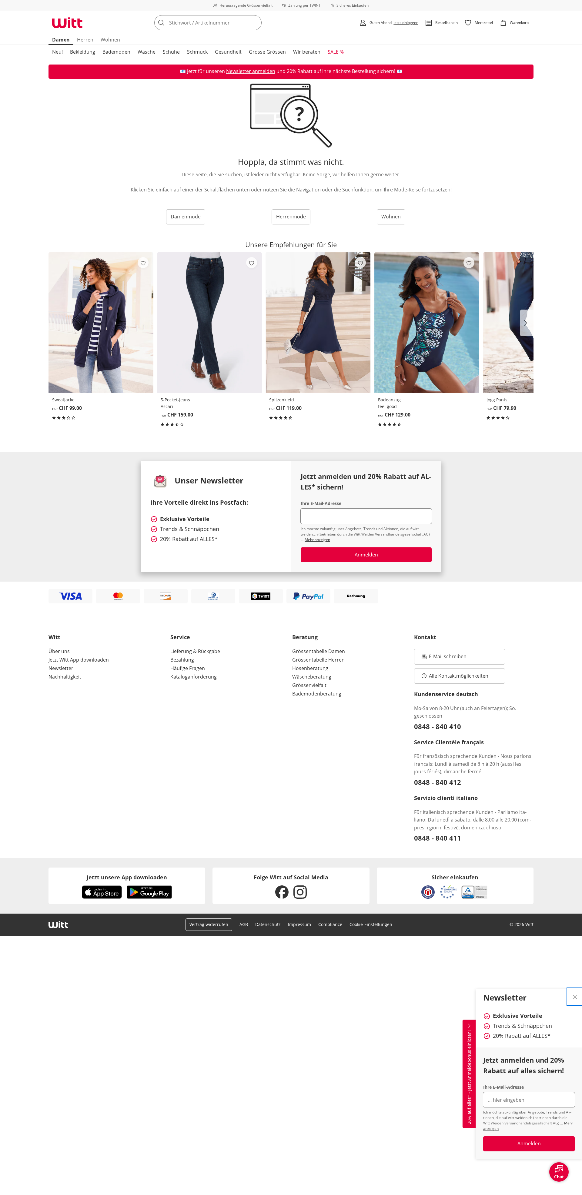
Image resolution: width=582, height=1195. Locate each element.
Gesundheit (228, 51)
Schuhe (171, 51)
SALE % (336, 51)
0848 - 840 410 (437, 726)
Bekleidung (82, 51)
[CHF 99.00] (100, 322)
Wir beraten (306, 51)
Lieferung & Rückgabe (195, 651)
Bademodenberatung (316, 693)
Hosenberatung (310, 668)
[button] (527, 323)
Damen (61, 39)
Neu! (57, 51)
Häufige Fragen (187, 668)
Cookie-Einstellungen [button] (371, 924)
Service (180, 637)
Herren (85, 39)
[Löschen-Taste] (255, 22)
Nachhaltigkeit (64, 676)
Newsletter (60, 668)
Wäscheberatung (311, 676)
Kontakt (425, 637)
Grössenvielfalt (309, 685)
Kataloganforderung (193, 676)
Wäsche (147, 51)
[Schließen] (575, 996)
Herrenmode (291, 216)
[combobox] (221, 22)
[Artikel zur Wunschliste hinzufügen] (143, 262)
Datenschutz (268, 924)
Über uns (59, 651)
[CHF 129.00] (426, 322)
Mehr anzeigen (317, 539)
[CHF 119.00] (318, 322)
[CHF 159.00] (209, 322)
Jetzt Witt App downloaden (78, 659)
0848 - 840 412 (437, 782)
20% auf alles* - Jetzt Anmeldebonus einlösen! (469, 1077)
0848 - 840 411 (437, 837)
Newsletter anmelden (250, 71)
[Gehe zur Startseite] (67, 23)
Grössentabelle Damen (318, 651)
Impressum (299, 924)
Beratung (305, 637)
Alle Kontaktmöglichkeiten (458, 675)
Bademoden (116, 51)
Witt (54, 637)
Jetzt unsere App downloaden (127, 877)
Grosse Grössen (267, 51)
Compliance (330, 924)
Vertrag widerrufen (208, 924)
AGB (243, 924)
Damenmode (186, 216)
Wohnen (110, 39)
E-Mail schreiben (444, 658)
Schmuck (197, 51)
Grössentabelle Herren (318, 659)
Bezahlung (182, 659)
